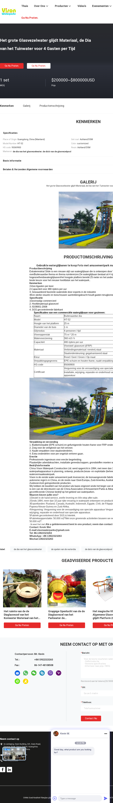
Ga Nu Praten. (12, 65)
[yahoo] (58, 673)
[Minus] (105, 733)
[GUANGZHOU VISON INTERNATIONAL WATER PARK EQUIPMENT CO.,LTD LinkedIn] (9, 769)
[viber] (50, 673)
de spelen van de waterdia (63, 549)
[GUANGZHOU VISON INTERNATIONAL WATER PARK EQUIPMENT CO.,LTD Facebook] (2, 769)
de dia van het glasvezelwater (28, 549)
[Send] (105, 798)
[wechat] (33, 673)
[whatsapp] (25, 673)
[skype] (42, 673)
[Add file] (55, 798)
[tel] (33, 681)
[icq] (17, 681)
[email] (17, 673)
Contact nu (91, 718)
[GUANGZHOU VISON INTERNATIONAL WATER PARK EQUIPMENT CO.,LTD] (9, 11)
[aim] (25, 681)
